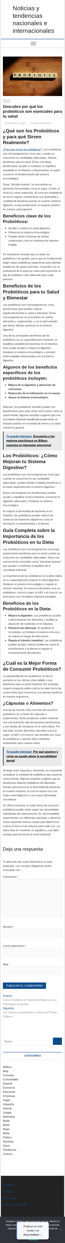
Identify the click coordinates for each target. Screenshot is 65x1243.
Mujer (6, 1129)
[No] (60, 1230)
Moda (6, 1120)
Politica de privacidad (15, 1204)
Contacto (8, 1191)
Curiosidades (10, 1079)
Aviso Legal (9, 1198)
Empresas (9, 1096)
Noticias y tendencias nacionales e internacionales (33, 19)
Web (5, 964)
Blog (5, 1071)
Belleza (7, 1067)
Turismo (7, 1154)
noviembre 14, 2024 (15, 123)
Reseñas (8, 1141)
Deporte (7, 1083)
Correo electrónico (14, 946)
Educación (9, 1091)
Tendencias (9, 1149)
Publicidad (9, 1185)
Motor (6, 1125)
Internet (7, 1108)
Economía (9, 1087)
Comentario (10, 876)
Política (7, 1137)
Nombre (8, 926)
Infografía (8, 1104)
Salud (6, 100)
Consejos (8, 1075)
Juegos (7, 1112)
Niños (6, 1133)
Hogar (6, 1100)
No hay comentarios (40, 123)
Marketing (9, 1116)
